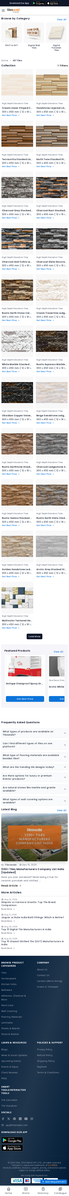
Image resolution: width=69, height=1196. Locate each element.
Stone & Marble (10, 1034)
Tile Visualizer (9, 1105)
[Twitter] (8, 1118)
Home (4, 60)
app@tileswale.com (17, 1125)
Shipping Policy (46, 1060)
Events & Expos (9, 1066)
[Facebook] (2, 1118)
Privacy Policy (44, 1049)
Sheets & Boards (10, 1028)
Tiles (4, 972)
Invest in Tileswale (47, 986)
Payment (42, 1066)
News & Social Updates (14, 1055)
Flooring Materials (11, 1016)
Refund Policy (44, 1055)
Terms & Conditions (48, 1072)
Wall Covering (9, 1011)
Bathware (6, 989)
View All (61, 19)
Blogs (4, 1049)
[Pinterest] (14, 1118)
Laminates (7, 1022)
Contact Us (43, 975)
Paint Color (7, 1005)
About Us (42, 969)
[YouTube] (26, 1118)
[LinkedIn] (20, 1118)
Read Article (9, 885)
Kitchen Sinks (9, 984)
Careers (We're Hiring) (49, 980)
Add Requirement (55, 1181)
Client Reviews (9, 1072)
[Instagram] (31, 1118)
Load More (34, 636)
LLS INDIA (52, 1165)
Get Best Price (25, 699)
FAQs (4, 1078)
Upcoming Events (11, 1060)
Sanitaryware (8, 978)
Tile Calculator (9, 1099)
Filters (64, 65)
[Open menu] (3, 10)
